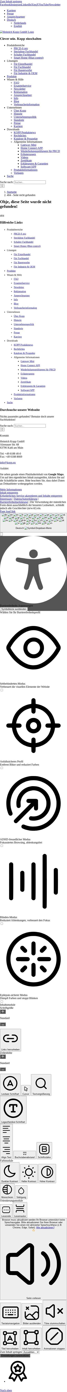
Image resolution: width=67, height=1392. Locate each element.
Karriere (18, 126)
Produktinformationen (25, 169)
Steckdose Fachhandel (26, 51)
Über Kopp (20, 110)
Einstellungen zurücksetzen (15, 1355)
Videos (24, 157)
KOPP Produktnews (25, 132)
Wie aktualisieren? (45, 1227)
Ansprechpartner (23, 95)
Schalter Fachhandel (25, 54)
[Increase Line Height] (3, 1056)
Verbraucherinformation (27, 104)
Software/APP (28, 166)
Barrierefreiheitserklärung (14, 502)
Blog (16, 101)
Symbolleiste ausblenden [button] (13, 609)
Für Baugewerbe (23, 70)
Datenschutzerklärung (25, 498)
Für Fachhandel (22, 67)
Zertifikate (26, 160)
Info (16, 98)
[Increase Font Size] (3, 1011)
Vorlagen (19, 172)
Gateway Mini (28, 144)
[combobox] (33, 523)
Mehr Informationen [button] (11, 489)
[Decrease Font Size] (3, 1024)
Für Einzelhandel (23, 63)
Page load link (7, 511)
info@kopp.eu (8, 462)
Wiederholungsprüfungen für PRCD (40, 151)
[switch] (1, 690)
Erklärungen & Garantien (34, 163)
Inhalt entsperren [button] (9, 492)
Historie (18, 113)
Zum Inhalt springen (11, 1)
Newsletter (19, 88)
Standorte (19, 120)
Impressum (6, 498)
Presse (17, 123)
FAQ (16, 82)
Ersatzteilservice (22, 85)
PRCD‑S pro (21, 48)
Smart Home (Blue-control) (28, 57)
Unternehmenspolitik (25, 116)
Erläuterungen (28, 154)
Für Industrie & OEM (25, 73)
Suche (10, 176)
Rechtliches (20, 135)
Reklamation (20, 91)
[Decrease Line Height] (3, 1069)
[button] (1, 534)
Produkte (12, 76)
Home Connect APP (32, 148)
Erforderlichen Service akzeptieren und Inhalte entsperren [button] (31, 495)
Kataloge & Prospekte (26, 138)
